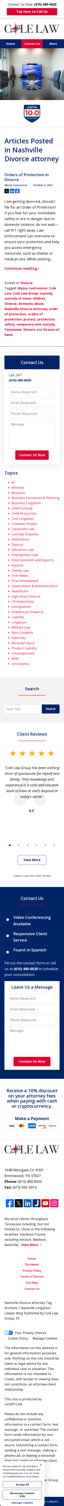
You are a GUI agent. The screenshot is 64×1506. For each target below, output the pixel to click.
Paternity (19, 638)
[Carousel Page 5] (45, 845)
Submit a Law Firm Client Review (32, 875)
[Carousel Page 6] (54, 845)
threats (29, 329)
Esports (17, 565)
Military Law (21, 627)
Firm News (20, 575)
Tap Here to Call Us (31, 11)
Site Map (32, 1283)
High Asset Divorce (26, 596)
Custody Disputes (25, 534)
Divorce (26, 283)
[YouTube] (45, 1203)
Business (18, 493)
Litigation (19, 622)
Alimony (18, 487)
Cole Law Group (25, 293)
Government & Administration (35, 586)
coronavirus (21, 663)
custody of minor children (24, 298)
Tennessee (13, 329)
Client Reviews (32, 734)
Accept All (22, 1484)
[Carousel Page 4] (36, 845)
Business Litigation (26, 503)
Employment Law (25, 555)
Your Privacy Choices (30, 1333)
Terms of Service (32, 1277)
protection (46, 319)
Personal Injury (23, 643)
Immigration (21, 606)
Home (10, 44)
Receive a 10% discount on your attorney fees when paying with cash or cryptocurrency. (32, 1098)
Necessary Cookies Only (22, 1494)
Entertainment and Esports (33, 560)
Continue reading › (21, 268)
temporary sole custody (36, 324)
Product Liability (24, 648)
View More (32, 860)
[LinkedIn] (28, 1203)
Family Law (20, 570)
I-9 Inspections (23, 601)
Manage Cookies (45, 1338)
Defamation (21, 539)
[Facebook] (10, 1203)
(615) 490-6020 (30, 1181)
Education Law (23, 549)
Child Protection (24, 513)
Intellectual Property (27, 612)
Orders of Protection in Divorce (26, 177)
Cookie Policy (18, 1338)
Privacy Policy (32, 1271)
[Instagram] (54, 1203)
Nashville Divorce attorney (25, 309)
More (53, 44)
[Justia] (37, 1203)
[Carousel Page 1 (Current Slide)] (9, 845)
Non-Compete (22, 632)
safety (9, 324)
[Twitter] (19, 1203)
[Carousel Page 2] (18, 845)
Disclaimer (32, 1264)
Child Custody (22, 508)
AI (13, 482)
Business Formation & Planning (36, 498)
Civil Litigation (23, 518)
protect (29, 319)
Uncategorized (23, 653)
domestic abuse (31, 303)
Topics (11, 473)
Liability (18, 617)
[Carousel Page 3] (27, 845)
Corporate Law (23, 529)
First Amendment (25, 581)
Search (50, 709)
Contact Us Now (32, 455)
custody (46, 293)
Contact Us (32, 44)
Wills (15, 658)
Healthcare (20, 591)
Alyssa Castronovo (32, 288)
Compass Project (25, 523)
